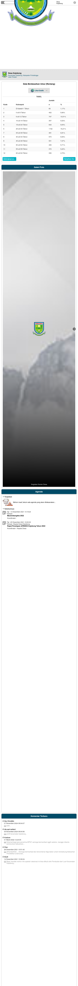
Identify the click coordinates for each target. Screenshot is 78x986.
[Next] (74, 329)
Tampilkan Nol (69, 159)
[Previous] (3, 329)
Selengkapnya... (9, 159)
